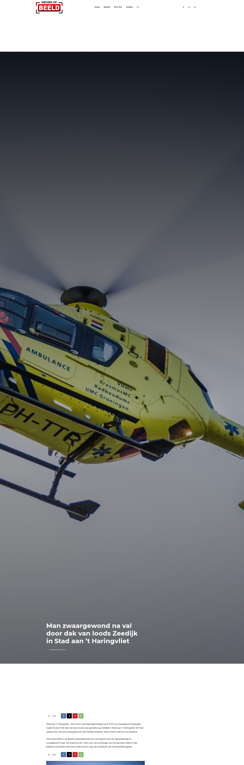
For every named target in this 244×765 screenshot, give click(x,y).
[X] (69, 715)
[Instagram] (195, 7)
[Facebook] (183, 7)
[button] (137, 7)
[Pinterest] (75, 715)
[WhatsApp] (80, 715)
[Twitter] (189, 7)
